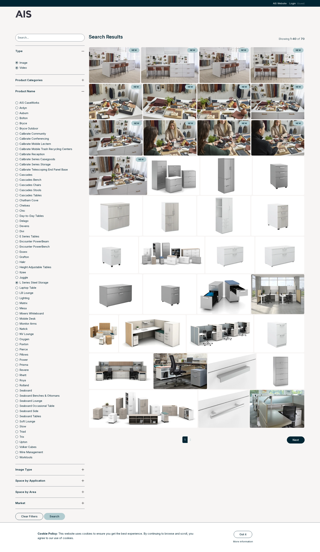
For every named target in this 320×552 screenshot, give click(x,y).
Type (19, 51)
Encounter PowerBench (34, 246)
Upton (23, 442)
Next (296, 440)
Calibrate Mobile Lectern (35, 144)
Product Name (25, 91)
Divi (21, 231)
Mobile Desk (27, 318)
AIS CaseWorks (29, 102)
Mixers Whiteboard (31, 313)
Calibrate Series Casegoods (37, 159)
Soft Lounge (27, 421)
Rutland (24, 385)
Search (54, 516)
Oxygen (24, 339)
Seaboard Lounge (30, 401)
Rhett (22, 375)
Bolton (23, 118)
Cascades (25, 174)
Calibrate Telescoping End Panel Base (43, 169)
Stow (22, 426)
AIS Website (280, 3)
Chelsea (24, 205)
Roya (22, 380)
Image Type (23, 469)
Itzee (22, 272)
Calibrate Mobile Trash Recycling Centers (45, 149)
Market (20, 503)
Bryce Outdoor (28, 128)
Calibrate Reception (32, 154)
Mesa (23, 308)
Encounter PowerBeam (34, 241)
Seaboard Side (28, 411)
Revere (24, 370)
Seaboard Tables (30, 416)
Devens (24, 226)
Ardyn (23, 108)
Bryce (23, 123)
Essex (23, 252)
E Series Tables (29, 236)
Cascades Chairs (30, 185)
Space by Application (30, 480)
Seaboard (25, 390)
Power (23, 359)
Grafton (24, 257)
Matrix (23, 303)
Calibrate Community (32, 133)
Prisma (23, 364)
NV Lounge (26, 334)
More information (243, 541)
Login (292, 3)
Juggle (23, 277)
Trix (21, 436)
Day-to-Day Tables (31, 216)
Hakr (22, 262)
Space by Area (25, 492)
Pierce (23, 349)
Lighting (24, 298)
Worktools (25, 457)
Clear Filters (29, 516)
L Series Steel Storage (33, 282)
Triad (22, 431)
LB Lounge (26, 293)
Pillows (23, 354)
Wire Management (31, 452)
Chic (22, 210)
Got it (242, 534)
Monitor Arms (28, 323)
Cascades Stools (30, 190)
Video (23, 67)
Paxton (23, 344)
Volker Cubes (27, 447)
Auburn (23, 113)
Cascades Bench (30, 179)
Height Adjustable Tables (35, 267)
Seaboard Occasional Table (36, 406)
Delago (24, 221)
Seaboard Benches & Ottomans (39, 395)
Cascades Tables (30, 195)
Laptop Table (27, 287)
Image (23, 62)
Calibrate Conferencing (34, 138)
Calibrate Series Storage (35, 164)
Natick (23, 329)
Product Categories (29, 80)
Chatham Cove (28, 200)
